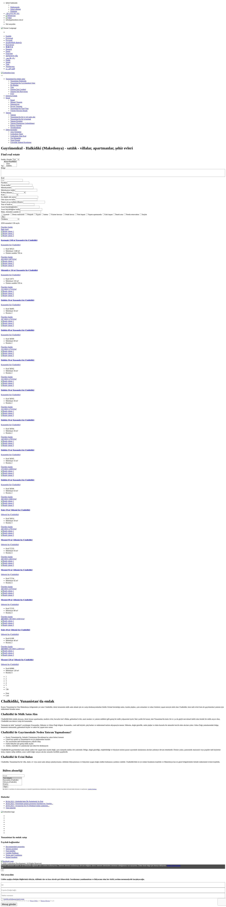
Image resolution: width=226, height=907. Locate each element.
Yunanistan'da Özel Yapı (19, 108)
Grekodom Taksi (16, 134)
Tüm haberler (11, 808)
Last (7, 695)
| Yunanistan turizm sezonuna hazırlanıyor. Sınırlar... (29, 804)
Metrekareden (6, 188)
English (8, 36)
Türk (7, 64)
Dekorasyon (14, 104)
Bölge (3, 168)
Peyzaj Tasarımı (16, 106)
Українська (10, 66)
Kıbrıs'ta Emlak (11, 96)
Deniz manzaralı (18, 214)
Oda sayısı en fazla (8, 199)
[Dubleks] (10, 166)
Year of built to (6, 204)
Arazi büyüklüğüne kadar (10, 209)
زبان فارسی (10, 58)
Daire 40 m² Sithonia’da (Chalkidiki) (15, 630)
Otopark (30, 214)
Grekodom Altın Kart (18, 136)
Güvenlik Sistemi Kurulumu (20, 142)
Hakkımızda (14, 7)
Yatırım (8, 113)
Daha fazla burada (174, 865)
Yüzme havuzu (56, 214)
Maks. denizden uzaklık (10, 212)
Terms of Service (45, 900)
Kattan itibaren (6, 192)
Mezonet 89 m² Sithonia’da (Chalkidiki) (16, 600)
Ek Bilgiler (14, 85)
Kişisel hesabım (11, 857)
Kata (2, 195)
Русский (9, 40)
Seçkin (144, 214)
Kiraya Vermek (16, 125)
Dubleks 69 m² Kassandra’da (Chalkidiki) (17, 330)
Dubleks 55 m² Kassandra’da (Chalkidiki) (17, 450)
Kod (2, 178)
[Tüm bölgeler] (12, 778)
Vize (12, 87)
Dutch (8, 51)
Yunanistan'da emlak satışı (15, 79)
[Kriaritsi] (12, 784)
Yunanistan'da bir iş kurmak (20, 119)
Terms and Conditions (14, 855)
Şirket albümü (15, 9)
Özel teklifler (10, 851)
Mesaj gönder (9, 904)
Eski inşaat (109, 214)
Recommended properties (15, 847)
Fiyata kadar (5, 185)
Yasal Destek (15, 140)
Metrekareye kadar (8, 190)
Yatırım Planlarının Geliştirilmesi (22, 123)
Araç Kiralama (15, 132)
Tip (2, 166)
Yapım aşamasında (95, 214)
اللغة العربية (10, 69)
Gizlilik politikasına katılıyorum (13, 899)
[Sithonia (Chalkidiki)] (12, 782)
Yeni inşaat (81, 214)
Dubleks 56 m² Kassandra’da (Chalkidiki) (17, 300)
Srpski (8, 62)
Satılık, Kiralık (6, 159)
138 (7, 689)
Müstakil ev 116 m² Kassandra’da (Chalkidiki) (19, 270)
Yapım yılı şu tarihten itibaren (12, 202)
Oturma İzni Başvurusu (19, 92)
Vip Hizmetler (15, 138)
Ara (3, 217)
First (7, 693)
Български (10, 45)
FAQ (12, 94)
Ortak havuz (69, 214)
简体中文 (9, 47)
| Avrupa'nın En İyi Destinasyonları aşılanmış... (27, 806)
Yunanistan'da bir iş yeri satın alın (22, 117)
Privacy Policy (34, 900)
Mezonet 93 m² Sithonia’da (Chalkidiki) (16, 540)
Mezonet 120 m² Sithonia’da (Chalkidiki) (17, 660)
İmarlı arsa (119, 214)
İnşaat (8, 98)
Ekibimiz (13, 11)
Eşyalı (38, 214)
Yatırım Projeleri (16, 121)
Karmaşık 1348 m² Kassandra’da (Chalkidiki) (19, 240)
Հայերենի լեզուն (14, 43)
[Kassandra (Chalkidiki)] (12, 780)
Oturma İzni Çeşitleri (18, 89)
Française (9, 54)
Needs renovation (132, 214)
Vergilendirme (15, 128)
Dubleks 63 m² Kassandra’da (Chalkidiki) (17, 480)
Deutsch (9, 49)
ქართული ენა (12, 56)
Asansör (6, 214)
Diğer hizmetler (11, 130)
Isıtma (46, 214)
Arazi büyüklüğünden (9, 207)
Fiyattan (4, 183)
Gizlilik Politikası (92, 789)
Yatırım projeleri (12, 849)
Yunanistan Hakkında (18, 81)
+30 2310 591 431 (12, 13)
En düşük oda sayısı (8, 197)
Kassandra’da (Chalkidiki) (10, 245)
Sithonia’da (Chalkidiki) (10, 515)
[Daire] (10, 164)
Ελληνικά (9, 38)
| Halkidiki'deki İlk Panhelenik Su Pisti (24, 801)
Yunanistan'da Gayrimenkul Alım (22, 83)
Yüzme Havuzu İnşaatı (18, 111)
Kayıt (5, 787)
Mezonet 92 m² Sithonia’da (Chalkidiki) (16, 570)
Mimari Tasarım (16, 102)
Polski (8, 60)
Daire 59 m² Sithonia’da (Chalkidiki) (15, 510)
